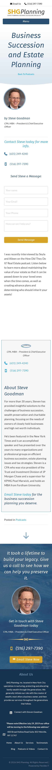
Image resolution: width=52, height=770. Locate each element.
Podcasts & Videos (26, 749)
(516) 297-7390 (34, 3)
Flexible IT (44, 765)
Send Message (26, 239)
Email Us (16, 3)
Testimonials (42, 742)
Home (9, 742)
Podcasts (21, 519)
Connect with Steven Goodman (28, 712)
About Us (19, 742)
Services (30, 742)
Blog (13, 749)
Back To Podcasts (26, 74)
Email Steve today (17, 494)
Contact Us (43, 749)
